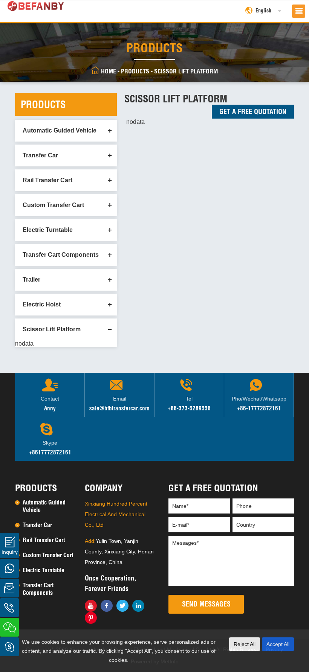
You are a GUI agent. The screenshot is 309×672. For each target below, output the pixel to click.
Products (135, 71)
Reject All (244, 644)
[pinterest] (91, 618)
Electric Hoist (42, 304)
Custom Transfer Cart (53, 205)
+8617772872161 (50, 452)
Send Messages (206, 604)
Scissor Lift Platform (186, 71)
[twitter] (122, 606)
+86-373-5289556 (189, 408)
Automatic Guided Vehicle (59, 130)
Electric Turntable (48, 230)
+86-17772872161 (259, 408)
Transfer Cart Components (61, 254)
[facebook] (107, 606)
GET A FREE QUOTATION (252, 112)
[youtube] (91, 606)
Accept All (277, 644)
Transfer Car (40, 155)
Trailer (31, 279)
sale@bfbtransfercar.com (119, 408)
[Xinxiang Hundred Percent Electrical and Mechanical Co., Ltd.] (36, 4)
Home (108, 71)
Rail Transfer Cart (47, 180)
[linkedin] (138, 606)
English (263, 10)
